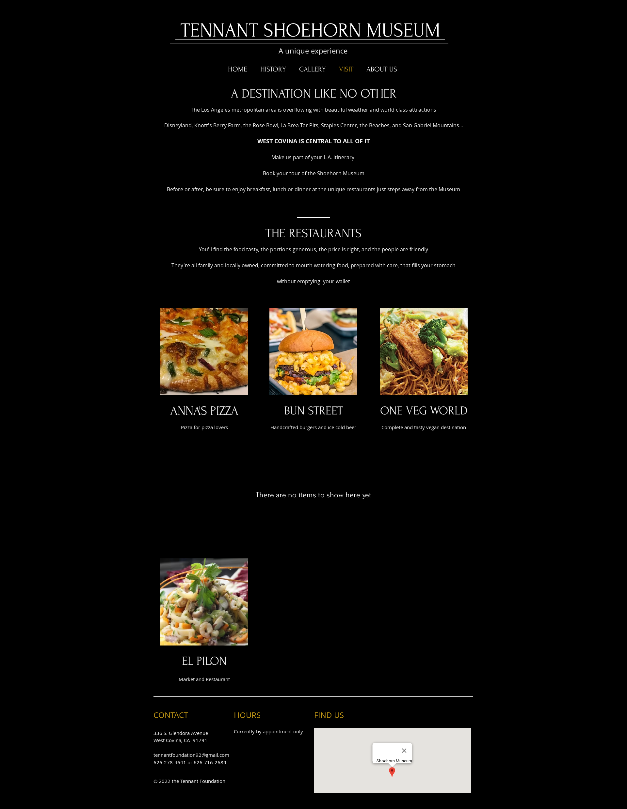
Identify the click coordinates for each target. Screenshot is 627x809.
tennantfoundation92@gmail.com (191, 755)
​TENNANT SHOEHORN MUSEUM (310, 30)
